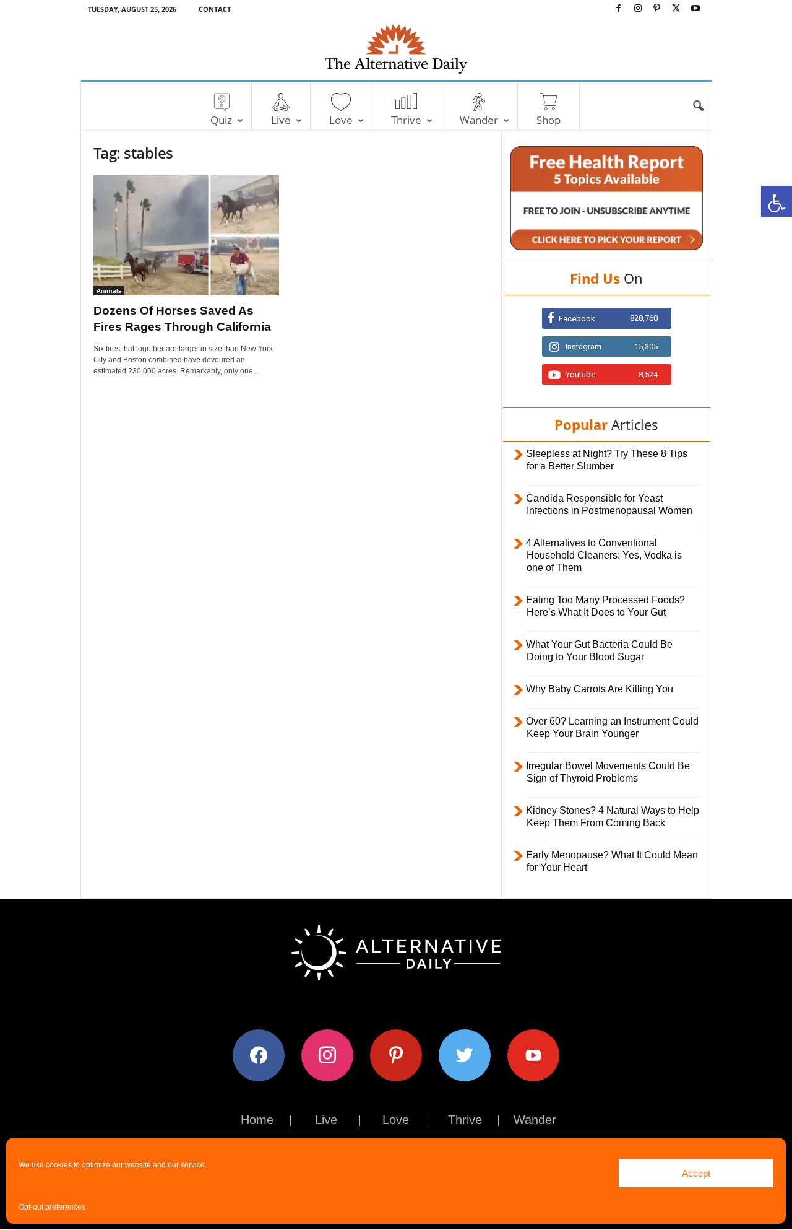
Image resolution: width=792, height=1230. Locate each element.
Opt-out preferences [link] (52, 1207)
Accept (696, 1173)
